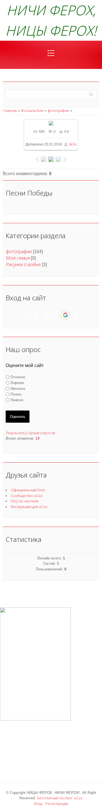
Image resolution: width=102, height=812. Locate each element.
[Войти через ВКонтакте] (36, 315)
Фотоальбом (32, 110)
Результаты (15, 432)
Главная (10, 110)
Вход (38, 803)
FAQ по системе (25, 500)
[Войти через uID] (26, 315)
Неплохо (17, 389)
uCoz (78, 797)
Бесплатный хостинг (55, 797)
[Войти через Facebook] (46, 315)
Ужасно (16, 400)
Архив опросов (41, 432)
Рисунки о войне (23, 264)
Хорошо (17, 383)
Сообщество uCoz (27, 495)
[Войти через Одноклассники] (75, 315)
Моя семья (18, 258)
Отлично (17, 377)
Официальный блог (28, 489)
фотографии (58, 110)
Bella (72, 144)
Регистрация (57, 803)
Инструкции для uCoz (29, 506)
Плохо (15, 394)
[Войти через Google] (65, 315)
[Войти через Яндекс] (55, 315)
